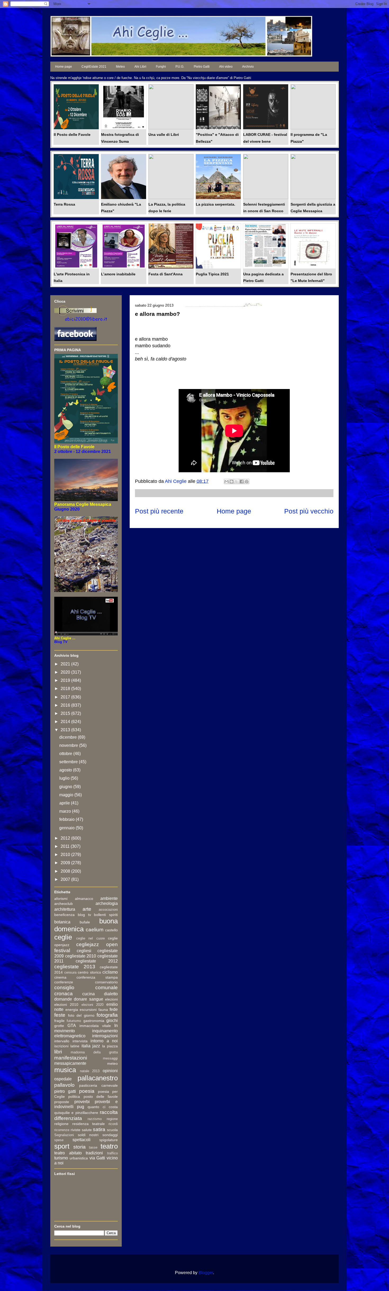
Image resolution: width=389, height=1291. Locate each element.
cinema (60, 977)
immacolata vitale (95, 1026)
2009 (66, 862)
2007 (66, 879)
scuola (112, 1130)
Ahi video (226, 66)
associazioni (108, 909)
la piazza (110, 1046)
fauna (103, 1009)
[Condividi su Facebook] (241, 481)
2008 (66, 871)
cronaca (63, 993)
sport (61, 1146)
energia (71, 1009)
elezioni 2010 (66, 1004)
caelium (94, 929)
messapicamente (70, 1063)
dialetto (111, 994)
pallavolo (64, 1085)
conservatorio (106, 982)
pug (80, 1106)
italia (86, 1046)
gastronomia (93, 1021)
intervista (80, 1041)
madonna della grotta (94, 1052)
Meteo (120, 66)
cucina (88, 994)
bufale (85, 922)
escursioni (88, 1009)
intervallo (61, 1041)
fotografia (107, 1015)
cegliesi (84, 950)
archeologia (107, 903)
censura (70, 972)
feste (59, 1015)
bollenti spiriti (106, 915)
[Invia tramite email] (226, 481)
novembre (69, 745)
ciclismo (110, 972)
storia (79, 1147)
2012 (66, 838)
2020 (66, 672)
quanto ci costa (103, 1107)
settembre (69, 762)
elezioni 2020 (92, 1005)
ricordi (113, 1124)
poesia (86, 1091)
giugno (66, 786)
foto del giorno (81, 1015)
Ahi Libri (140, 66)
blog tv (84, 915)
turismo (61, 1158)
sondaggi (110, 1135)
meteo (112, 1063)
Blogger (205, 1272)
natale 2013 (90, 1071)
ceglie (63, 937)
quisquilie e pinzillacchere (76, 1112)
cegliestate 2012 (97, 961)
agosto (66, 770)
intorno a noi (104, 1041)
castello (111, 930)
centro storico (89, 972)
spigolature (108, 1140)
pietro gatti (65, 1091)
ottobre (66, 753)
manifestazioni (70, 1058)
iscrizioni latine (66, 1046)
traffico (112, 1153)
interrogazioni (105, 1036)
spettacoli (82, 1139)
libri (58, 1051)
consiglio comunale (86, 987)
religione (61, 1124)
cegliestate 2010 (80, 956)
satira (99, 1129)
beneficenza (64, 915)
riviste (75, 1130)
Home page (63, 66)
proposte (61, 1102)
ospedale (63, 1079)
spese (59, 1140)
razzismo (95, 1119)
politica (74, 1096)
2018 (66, 688)
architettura (64, 909)
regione (112, 1119)
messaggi (110, 1058)
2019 (66, 680)
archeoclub (63, 903)
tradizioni (94, 1153)
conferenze (63, 982)
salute (87, 1130)
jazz (96, 1046)
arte (87, 909)
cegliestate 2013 (74, 966)
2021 (66, 664)
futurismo (74, 1021)
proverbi (82, 1101)
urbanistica (79, 1158)
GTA (71, 1025)
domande (63, 999)
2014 (66, 721)
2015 (66, 713)
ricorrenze (61, 1130)
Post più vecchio (308, 511)
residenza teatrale (88, 1124)
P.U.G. (179, 66)
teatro (109, 1146)
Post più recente (159, 511)
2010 (66, 854)
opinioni (110, 1070)
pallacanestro (98, 1078)
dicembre (68, 737)
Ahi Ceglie (176, 481)
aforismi (60, 898)
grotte (59, 1026)
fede (114, 1009)
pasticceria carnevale (98, 1085)
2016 (66, 705)
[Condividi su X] (236, 481)
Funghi (161, 66)
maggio (66, 795)
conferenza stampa (97, 977)
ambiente (109, 898)
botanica (62, 922)
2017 (66, 697)
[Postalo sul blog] (231, 481)
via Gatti (97, 1158)
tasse (93, 1147)
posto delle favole (101, 1096)
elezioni (111, 999)
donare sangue (88, 999)
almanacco (84, 898)
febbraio (67, 819)
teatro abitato (68, 1153)
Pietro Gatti (202, 66)
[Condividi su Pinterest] (246, 481)
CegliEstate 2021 (94, 66)
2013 (66, 730)
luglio (65, 778)
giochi (112, 1020)
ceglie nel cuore (90, 938)
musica (65, 1069)
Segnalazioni (64, 1135)
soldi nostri (88, 1135)
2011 (66, 846)
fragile (59, 1021)
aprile (65, 803)
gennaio (67, 828)
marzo (65, 811)
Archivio (248, 66)
